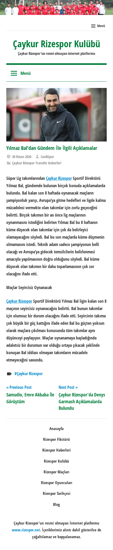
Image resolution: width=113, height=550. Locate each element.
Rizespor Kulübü (56, 461)
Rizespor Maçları (56, 471)
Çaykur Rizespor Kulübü (56, 43)
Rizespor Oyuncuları (56, 482)
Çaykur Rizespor (30, 373)
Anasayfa (56, 428)
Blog (56, 504)
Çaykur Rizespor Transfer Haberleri (36, 162)
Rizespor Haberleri (56, 450)
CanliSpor (47, 156)
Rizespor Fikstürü (56, 439)
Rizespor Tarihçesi (56, 493)
